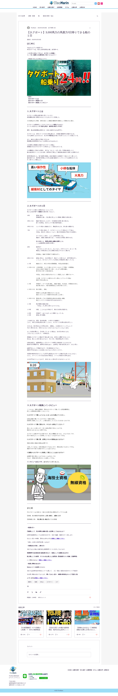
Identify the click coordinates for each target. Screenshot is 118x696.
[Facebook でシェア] (28, 592)
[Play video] (59, 78)
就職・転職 (31, 16)
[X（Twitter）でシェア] (32, 592)
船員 (36, 582)
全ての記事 (21, 16)
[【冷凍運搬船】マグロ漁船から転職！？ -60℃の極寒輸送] (30, 617)
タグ (57, 582)
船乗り (30, 582)
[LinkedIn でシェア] (36, 592)
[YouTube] (99, 3)
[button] (51, 7)
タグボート (50, 582)
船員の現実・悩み (48, 16)
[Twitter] (96, 3)
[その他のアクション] (90, 28)
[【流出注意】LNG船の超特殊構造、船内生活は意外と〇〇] (59, 617)
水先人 (42, 582)
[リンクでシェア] (40, 592)
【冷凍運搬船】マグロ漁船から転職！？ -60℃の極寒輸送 (31, 629)
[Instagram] (102, 3)
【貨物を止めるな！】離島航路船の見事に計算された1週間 (87, 629)
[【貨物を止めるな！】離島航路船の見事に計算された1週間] (87, 617)
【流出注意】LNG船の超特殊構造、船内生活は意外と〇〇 (59, 629)
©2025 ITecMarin (58, 690)
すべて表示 (97, 607)
